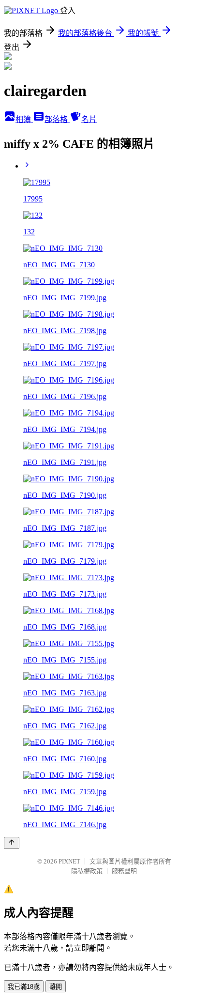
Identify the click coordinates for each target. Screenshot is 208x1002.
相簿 (24, 119)
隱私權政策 (87, 871)
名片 (89, 119)
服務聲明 (124, 871)
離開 (55, 986)
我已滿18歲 (24, 986)
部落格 (57, 119)
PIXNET (69, 861)
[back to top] (11, 843)
